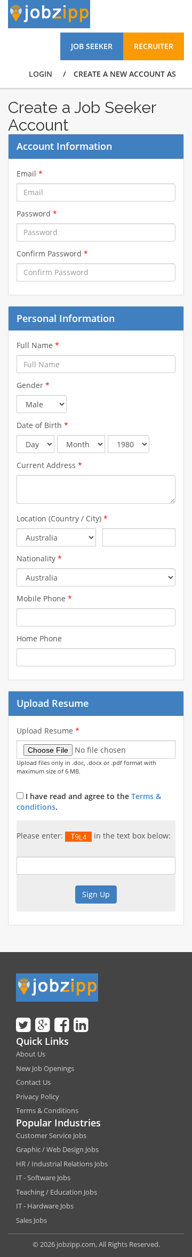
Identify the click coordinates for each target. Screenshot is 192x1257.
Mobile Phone (44, 598)
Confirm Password (52, 253)
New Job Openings (45, 1068)
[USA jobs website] (49, 13)
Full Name (38, 345)
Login (40, 74)
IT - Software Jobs (43, 1177)
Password (37, 213)
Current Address (49, 465)
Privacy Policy (37, 1096)
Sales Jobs (31, 1220)
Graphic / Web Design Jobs (57, 1149)
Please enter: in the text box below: (94, 836)
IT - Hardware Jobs (45, 1206)
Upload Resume (48, 731)
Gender (33, 385)
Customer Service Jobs (51, 1135)
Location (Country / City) (62, 518)
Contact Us (33, 1082)
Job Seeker (92, 46)
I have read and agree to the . (89, 801)
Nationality (39, 558)
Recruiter (153, 46)
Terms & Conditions (47, 1110)
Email (30, 173)
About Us (30, 1054)
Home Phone (39, 638)
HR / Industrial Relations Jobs (62, 1164)
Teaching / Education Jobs (56, 1192)
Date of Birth (42, 425)
